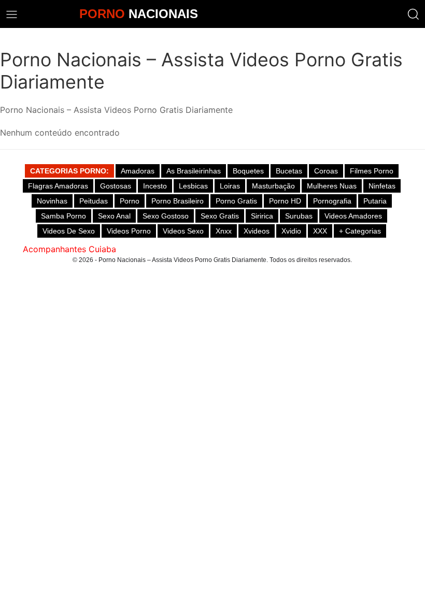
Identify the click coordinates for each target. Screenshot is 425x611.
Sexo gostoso (166, 216)
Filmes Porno (371, 171)
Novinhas (52, 201)
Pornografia (332, 201)
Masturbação (273, 186)
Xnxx (224, 231)
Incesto (155, 186)
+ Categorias (360, 231)
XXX (320, 231)
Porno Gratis (236, 201)
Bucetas (289, 171)
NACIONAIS (138, 14)
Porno (129, 201)
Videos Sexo (183, 231)
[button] (413, 14)
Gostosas (115, 186)
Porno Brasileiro (177, 201)
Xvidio (291, 231)
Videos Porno (129, 231)
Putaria (375, 201)
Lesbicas (193, 186)
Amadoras (137, 171)
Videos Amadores (353, 216)
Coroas (326, 171)
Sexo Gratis (220, 216)
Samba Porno (63, 216)
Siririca (262, 216)
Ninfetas (382, 186)
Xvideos (257, 231)
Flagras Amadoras (58, 186)
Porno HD (285, 201)
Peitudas (93, 201)
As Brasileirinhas (193, 171)
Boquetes (248, 171)
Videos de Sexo (68, 231)
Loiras (230, 186)
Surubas (299, 216)
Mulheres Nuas (332, 186)
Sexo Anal (114, 216)
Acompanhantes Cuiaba (69, 249)
